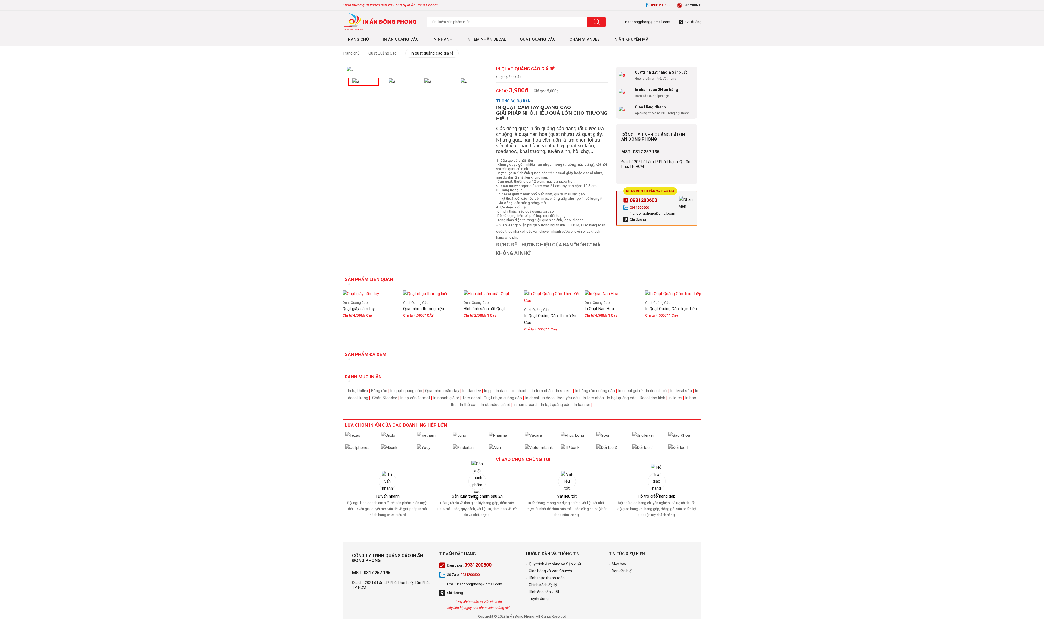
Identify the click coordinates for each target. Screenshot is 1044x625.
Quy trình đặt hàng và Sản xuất (555, 564)
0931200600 (643, 200)
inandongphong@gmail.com (652, 213)
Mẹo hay (619, 564)
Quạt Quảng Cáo (382, 53)
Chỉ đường (638, 219)
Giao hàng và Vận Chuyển (550, 571)
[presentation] (358, 71)
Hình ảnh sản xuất (544, 592)
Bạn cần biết (622, 571)
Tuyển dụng (539, 598)
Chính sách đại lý (543, 585)
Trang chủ (351, 53)
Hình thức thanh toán (547, 578)
